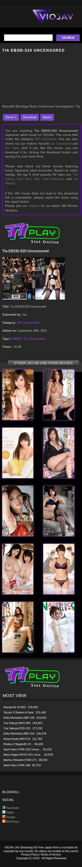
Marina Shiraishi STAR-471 (20, 760)
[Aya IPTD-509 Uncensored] (17, 651)
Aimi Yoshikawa (53, 179)
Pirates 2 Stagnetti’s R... (18, 744)
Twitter (9, 812)
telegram (34, 206)
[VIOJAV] (53, 20)
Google (10, 817)
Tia (25, 338)
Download (29, 117)
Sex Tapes (12, 148)
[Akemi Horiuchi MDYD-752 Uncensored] (58, 535)
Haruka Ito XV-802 (14, 707)
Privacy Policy (29, 854)
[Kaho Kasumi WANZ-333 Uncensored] (58, 477)
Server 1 (10, 117)
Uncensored (37, 338)
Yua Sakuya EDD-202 (17, 728)
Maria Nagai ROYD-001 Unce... (22, 754)
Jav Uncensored (61, 143)
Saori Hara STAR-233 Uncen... (22, 749)
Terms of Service (51, 854)
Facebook (11, 808)
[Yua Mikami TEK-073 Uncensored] (17, 477)
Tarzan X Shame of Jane (18, 712)
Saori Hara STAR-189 (16, 765)
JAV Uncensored (45, 139)
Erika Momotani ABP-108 (18, 717)
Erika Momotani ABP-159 (18, 733)
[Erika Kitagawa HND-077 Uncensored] (17, 419)
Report (47, 117)
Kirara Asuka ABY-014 (17, 739)
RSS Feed (12, 821)
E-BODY (16, 338)
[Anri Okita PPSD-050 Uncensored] (17, 593)
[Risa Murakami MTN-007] (58, 651)
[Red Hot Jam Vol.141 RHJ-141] (58, 419)
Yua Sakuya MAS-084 (17, 723)
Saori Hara (24, 179)
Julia (37, 179)
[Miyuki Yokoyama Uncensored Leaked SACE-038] (17, 535)
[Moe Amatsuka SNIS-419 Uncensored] (58, 593)
